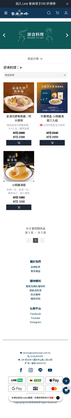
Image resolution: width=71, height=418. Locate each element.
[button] (4, 35)
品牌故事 (35, 267)
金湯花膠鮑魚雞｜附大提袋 (18, 118)
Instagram (35, 322)
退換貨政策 (35, 290)
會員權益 (35, 271)
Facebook (35, 314)
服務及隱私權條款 (35, 286)
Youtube (35, 318)
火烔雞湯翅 (19, 185)
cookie (25, 398)
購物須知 (35, 298)
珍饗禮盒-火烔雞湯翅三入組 (52, 118)
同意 (51, 398)
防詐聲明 (35, 294)
